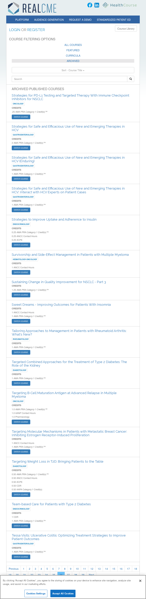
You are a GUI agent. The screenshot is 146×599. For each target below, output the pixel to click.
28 (75, 575)
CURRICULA (73, 55)
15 (113, 568)
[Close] (140, 581)
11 (84, 568)
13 (99, 568)
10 (77, 568)
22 (31, 575)
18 (135, 568)
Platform (22, 19)
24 (46, 575)
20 (17, 575)
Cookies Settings (35, 593)
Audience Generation (49, 19)
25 (53, 575)
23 (39, 575)
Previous (14, 568)
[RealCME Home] (32, 8)
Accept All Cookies (63, 593)
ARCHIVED (73, 61)
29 (83, 575)
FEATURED (73, 50)
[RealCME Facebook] (90, 5)
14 (106, 568)
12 (91, 568)
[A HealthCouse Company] (120, 5)
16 (121, 568)
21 (24, 575)
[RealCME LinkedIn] (97, 5)
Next (91, 575)
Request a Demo (80, 19)
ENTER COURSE (21, 117)
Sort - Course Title (72, 70)
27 (68, 575)
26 (61, 575)
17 (128, 568)
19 (10, 575)
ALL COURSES (73, 45)
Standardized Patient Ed (114, 19)
